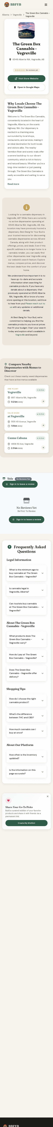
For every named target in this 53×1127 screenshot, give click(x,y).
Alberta (5, 15)
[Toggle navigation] (46, 5)
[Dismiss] (47, 796)
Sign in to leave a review (22, 484)
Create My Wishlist (26, 823)
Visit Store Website (28, 78)
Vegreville (17, 15)
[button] (13, 184)
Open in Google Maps (28, 87)
